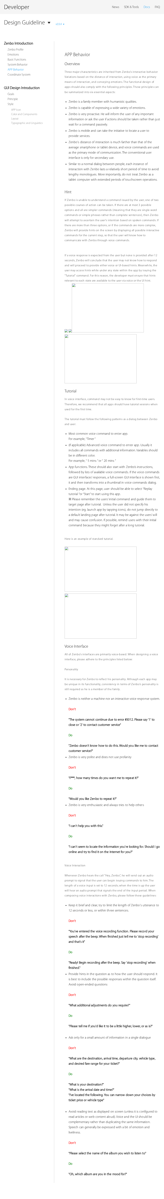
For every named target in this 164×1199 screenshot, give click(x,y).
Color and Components (24, 114)
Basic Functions (17, 59)
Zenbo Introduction (18, 44)
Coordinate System (19, 74)
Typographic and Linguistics (27, 123)
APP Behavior (16, 69)
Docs (147, 7)
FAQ (157, 7)
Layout (14, 118)
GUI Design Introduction (22, 88)
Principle (13, 99)
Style (10, 104)
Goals (11, 94)
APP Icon (16, 109)
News (115, 7)
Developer (16, 7)
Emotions (13, 54)
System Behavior (17, 64)
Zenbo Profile (15, 49)
